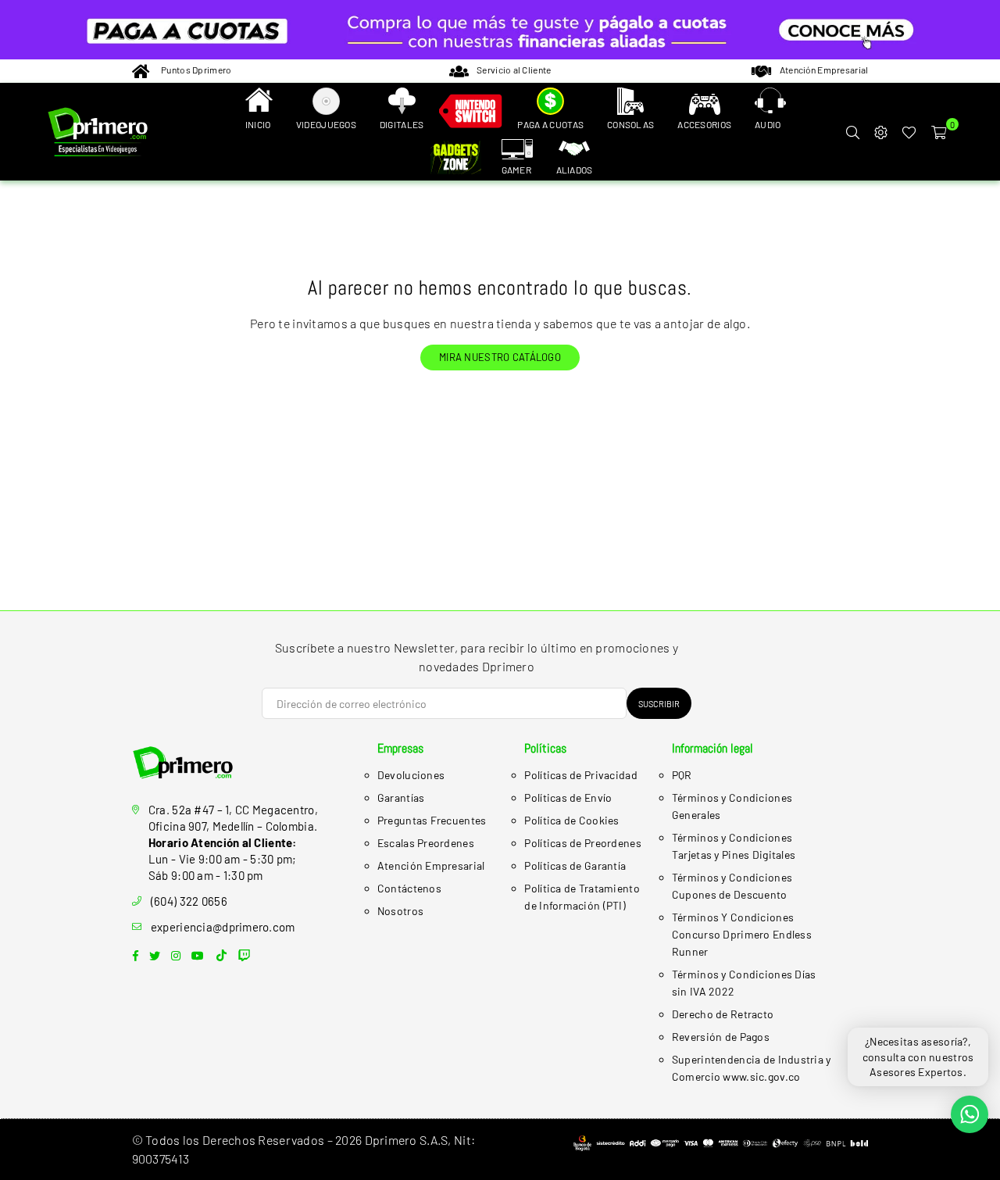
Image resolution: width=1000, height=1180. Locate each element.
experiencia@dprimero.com (223, 927)
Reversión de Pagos (721, 1036)
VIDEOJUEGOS (326, 124)
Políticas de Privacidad (580, 774)
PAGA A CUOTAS (550, 124)
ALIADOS (574, 169)
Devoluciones (411, 774)
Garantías (401, 797)
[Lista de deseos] (909, 132)
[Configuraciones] (880, 132)
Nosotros (400, 910)
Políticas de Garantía (575, 865)
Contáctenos (409, 888)
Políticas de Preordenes (582, 842)
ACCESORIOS (704, 124)
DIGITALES (402, 124)
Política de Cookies (571, 820)
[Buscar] (852, 132)
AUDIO (767, 124)
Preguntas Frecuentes (432, 820)
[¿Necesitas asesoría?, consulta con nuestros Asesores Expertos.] (969, 1114)
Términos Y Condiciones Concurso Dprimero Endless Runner (742, 934)
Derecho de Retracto (722, 1014)
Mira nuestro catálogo (500, 357)
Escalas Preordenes (425, 842)
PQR (682, 774)
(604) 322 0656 (189, 901)
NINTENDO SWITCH (470, 113)
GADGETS (458, 159)
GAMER (516, 169)
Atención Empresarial (431, 865)
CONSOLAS (630, 124)
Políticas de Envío (568, 797)
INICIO (258, 124)
